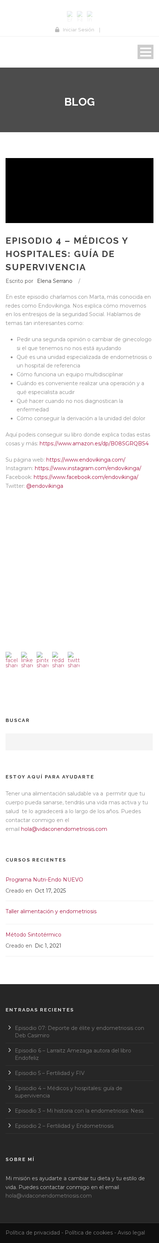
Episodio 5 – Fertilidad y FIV (50, 1073)
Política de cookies (89, 1232)
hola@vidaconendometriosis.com (64, 829)
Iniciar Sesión (78, 29)
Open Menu (145, 52)
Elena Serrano (54, 281)
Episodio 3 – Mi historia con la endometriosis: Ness (79, 1110)
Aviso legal (131, 1232)
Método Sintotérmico (33, 934)
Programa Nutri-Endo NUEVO (44, 879)
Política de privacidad (33, 1232)
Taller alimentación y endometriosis (51, 911)
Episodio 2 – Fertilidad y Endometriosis (64, 1126)
